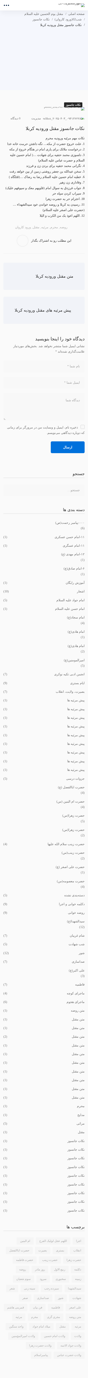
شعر (12, 1288)
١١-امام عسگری (44, 545)
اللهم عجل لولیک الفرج (53, 1241)
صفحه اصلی (76, 14)
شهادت (76, 1298)
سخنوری (61, 1279)
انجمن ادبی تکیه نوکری (44, 674)
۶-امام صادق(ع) (74, 568)
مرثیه (45, 227)
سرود (43, 1279)
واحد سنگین (16, 1326)
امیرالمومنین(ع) (74, 660)
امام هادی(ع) (76, 631)
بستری (60, 1250)
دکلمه (77, 1269)
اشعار (44, 591)
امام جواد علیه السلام (44, 600)
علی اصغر (75, 1307)
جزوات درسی (44, 778)
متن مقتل (44, 1019)
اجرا (78, 1241)
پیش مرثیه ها (44, 700)
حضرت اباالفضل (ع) (71, 787)
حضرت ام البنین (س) (70, 801)
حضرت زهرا (74, 1260)
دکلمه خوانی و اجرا (44, 904)
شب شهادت (44, 944)
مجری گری (53, 1317)
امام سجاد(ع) (76, 617)
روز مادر (40, 1269)
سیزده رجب (51, 1288)
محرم (54, 227)
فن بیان (37, 1307)
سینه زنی (29, 1288)
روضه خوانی (44, 912)
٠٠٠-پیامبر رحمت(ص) (70, 522)
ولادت (77, 1336)
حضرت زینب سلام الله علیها (44, 844)
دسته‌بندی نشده (44, 895)
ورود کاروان (23, 227)
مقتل (36, 227)
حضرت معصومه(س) (71, 881)
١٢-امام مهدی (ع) (73, 554)
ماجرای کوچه (44, 993)
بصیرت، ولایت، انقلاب (44, 691)
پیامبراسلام (41, 1355)
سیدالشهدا (74, 1288)
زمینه (78, 1279)
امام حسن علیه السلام (44, 609)
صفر (25, 1298)
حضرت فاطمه (24, 1260)
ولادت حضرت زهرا (40, 1345)
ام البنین (25, 1241)
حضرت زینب (50, 1260)
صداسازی (44, 961)
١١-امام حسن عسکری (44, 537)
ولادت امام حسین (54, 1336)
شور (44, 953)
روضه (63, 227)
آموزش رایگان (44, 582)
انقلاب (77, 1250)
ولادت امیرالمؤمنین (23, 1336)
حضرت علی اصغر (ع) (70, 867)
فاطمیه (44, 984)
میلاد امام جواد (41, 1326)
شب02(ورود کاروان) (68, 19)
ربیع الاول (59, 1269)
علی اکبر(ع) (77, 970)
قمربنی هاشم (15, 1307)
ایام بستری (44, 683)
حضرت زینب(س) (73, 852)
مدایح (44, 1115)
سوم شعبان (23, 1279)
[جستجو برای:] (44, 490)
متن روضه (44, 1010)
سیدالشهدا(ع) (76, 921)
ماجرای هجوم (44, 1002)
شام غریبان (44, 935)
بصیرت (42, 1250)
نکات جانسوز (41, 19)
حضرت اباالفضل (19, 1250)
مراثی (44, 1123)
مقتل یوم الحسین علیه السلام (43, 14)
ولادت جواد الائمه (70, 1345)
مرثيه (19, 1317)
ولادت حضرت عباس (69, 1355)
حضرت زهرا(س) (73, 815)
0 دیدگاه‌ (16, 118)
